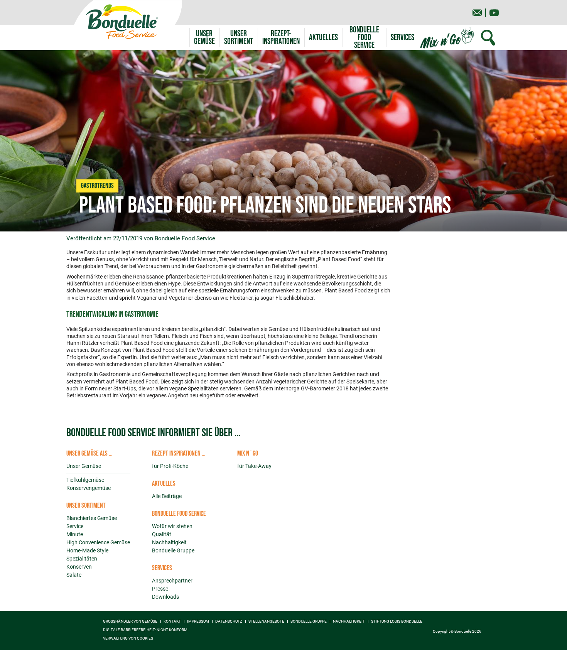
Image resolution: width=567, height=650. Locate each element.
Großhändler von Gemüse (130, 621)
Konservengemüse (88, 488)
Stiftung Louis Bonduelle (396, 621)
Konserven (79, 567)
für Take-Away (254, 466)
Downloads (165, 597)
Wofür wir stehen (172, 526)
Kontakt (172, 621)
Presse (160, 589)
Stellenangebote (266, 621)
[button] (238, 37)
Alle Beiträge (167, 496)
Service (74, 526)
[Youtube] (494, 12)
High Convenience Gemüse (98, 542)
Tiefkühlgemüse (85, 480)
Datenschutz (228, 621)
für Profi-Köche (170, 466)
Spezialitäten (81, 558)
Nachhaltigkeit (169, 542)
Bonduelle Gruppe (173, 550)
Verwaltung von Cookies (128, 638)
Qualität (161, 534)
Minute (74, 534)
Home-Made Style (87, 550)
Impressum (198, 621)
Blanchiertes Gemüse (91, 518)
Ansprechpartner (172, 580)
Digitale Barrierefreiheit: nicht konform (145, 630)
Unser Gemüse (83, 466)
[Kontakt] (477, 12)
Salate (73, 575)
